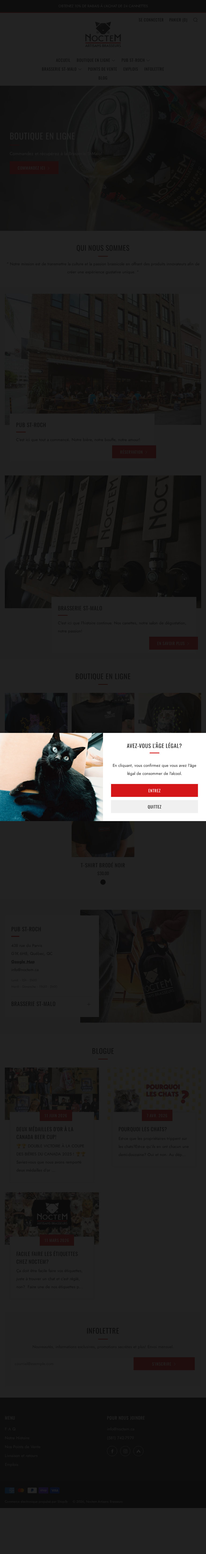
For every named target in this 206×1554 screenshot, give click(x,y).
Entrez (154, 790)
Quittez (154, 807)
